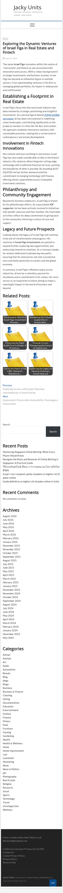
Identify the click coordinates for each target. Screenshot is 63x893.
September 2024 (12, 600)
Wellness (8, 809)
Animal (6, 654)
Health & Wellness (13, 743)
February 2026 (11, 538)
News (6, 765)
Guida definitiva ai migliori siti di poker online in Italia (31, 481)
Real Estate (9, 780)
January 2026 (10, 541)
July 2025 (8, 564)
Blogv (6, 684)
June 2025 (8, 567)
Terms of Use (9, 862)
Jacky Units (27, 7)
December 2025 (11, 545)
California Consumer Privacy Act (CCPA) (23, 849)
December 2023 (11, 634)
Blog (5, 38)
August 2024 (10, 604)
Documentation (11, 702)
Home (6, 747)
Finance (7, 717)
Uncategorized (10, 806)
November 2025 (11, 549)
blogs (5, 680)
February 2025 (11, 582)
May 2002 (8, 637)
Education (8, 706)
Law (5, 754)
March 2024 (9, 622)
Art (4, 662)
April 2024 (8, 619)
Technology (9, 798)
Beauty (6, 673)
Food (5, 724)
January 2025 (10, 586)
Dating (6, 699)
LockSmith (8, 758)
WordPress (45, 877)
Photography (9, 776)
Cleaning (7, 695)
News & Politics (11, 769)
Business (7, 687)
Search (6, 424)
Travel (6, 802)
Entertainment (10, 710)
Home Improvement (13, 750)
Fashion (7, 713)
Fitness (6, 721)
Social (6, 791)
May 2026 (8, 527)
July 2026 (8, 519)
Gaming (7, 732)
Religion (7, 783)
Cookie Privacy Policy (14, 855)
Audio (6, 665)
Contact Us (8, 852)
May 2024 (8, 615)
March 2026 (9, 534)
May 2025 (8, 571)
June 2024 (8, 611)
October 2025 (10, 553)
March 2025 (9, 578)
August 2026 (10, 516)
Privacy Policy (10, 859)
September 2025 (12, 556)
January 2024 (10, 630)
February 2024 (11, 626)
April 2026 (8, 530)
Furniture (8, 728)
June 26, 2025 (11, 58)
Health (6, 739)
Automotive (9, 669)
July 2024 (8, 608)
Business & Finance (13, 691)
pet (4, 772)
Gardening (8, 735)
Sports (6, 795)
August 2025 (10, 560)
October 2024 (10, 597)
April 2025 (8, 575)
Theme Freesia (33, 877)
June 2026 (8, 523)
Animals (7, 658)
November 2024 (11, 593)
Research (8, 787)
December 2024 (11, 589)
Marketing (8, 761)
